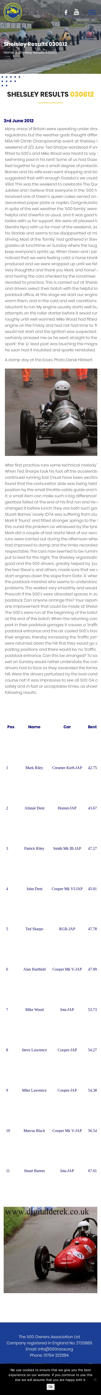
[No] (94, 1379)
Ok (51, 1387)
